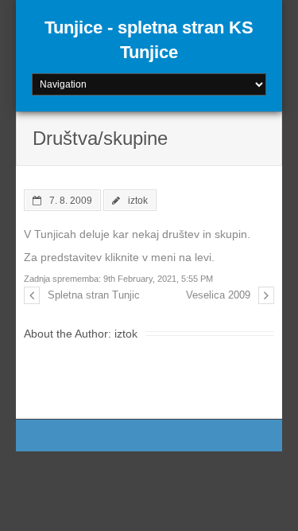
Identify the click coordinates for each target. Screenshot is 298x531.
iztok (138, 200)
